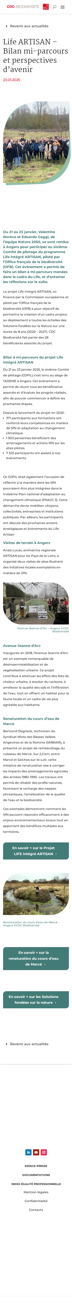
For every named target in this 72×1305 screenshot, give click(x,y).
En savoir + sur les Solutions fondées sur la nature (34, 999)
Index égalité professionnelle (36, 1184)
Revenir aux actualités (29, 26)
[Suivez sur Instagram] (44, 1152)
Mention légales (36, 1192)
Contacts (36, 1210)
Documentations (36, 1175)
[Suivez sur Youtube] (36, 1152)
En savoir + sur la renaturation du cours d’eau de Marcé (34, 958)
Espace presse (36, 1166)
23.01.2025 (11, 80)
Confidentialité (36, 1201)
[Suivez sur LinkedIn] (28, 1152)
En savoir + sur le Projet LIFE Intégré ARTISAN (33, 851)
